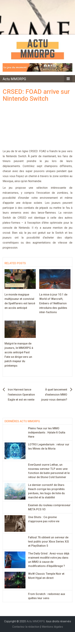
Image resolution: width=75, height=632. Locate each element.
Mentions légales (52, 626)
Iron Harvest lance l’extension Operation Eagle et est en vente (21, 394)
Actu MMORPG (14, 79)
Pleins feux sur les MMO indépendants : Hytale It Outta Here (46, 432)
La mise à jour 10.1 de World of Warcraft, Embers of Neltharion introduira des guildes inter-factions (53, 303)
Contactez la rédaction (25, 626)
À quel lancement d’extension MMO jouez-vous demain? (54, 394)
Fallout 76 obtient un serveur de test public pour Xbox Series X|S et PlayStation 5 (48, 541)
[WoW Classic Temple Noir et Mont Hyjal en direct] (15, 580)
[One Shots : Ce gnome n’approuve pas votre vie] (15, 523)
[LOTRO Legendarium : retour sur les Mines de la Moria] (15, 450)
